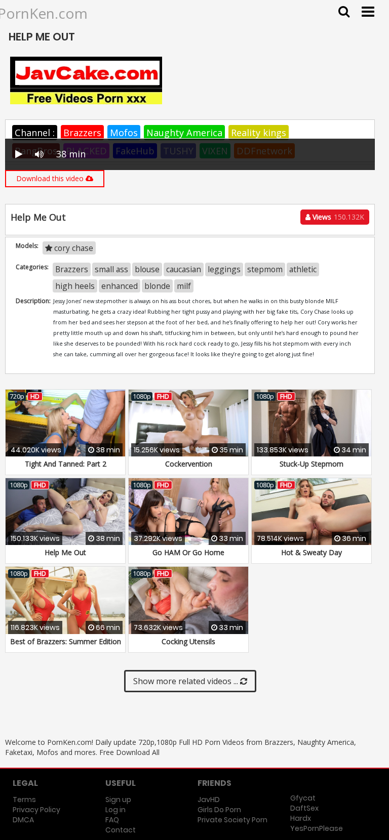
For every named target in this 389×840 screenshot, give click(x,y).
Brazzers (82, 133)
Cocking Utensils (188, 641)
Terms (24, 799)
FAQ (112, 820)
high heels (75, 285)
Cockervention (188, 464)
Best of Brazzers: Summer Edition (65, 641)
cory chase (72, 248)
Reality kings (258, 133)
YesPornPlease (316, 828)
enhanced (119, 285)
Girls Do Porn (219, 810)
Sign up (118, 799)
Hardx (300, 818)
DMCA (23, 820)
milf (184, 285)
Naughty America (184, 133)
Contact (120, 830)
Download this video (51, 178)
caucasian (183, 269)
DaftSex (304, 808)
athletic (303, 269)
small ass (111, 269)
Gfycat (303, 798)
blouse (147, 269)
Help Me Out (65, 552)
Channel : (35, 133)
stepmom (265, 269)
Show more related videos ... (186, 681)
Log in (115, 810)
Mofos (124, 133)
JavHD (209, 799)
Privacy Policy (36, 810)
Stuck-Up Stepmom (311, 464)
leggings (224, 269)
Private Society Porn (232, 820)
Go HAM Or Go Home (188, 552)
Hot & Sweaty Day (311, 552)
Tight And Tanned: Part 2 (65, 464)
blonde (157, 285)
